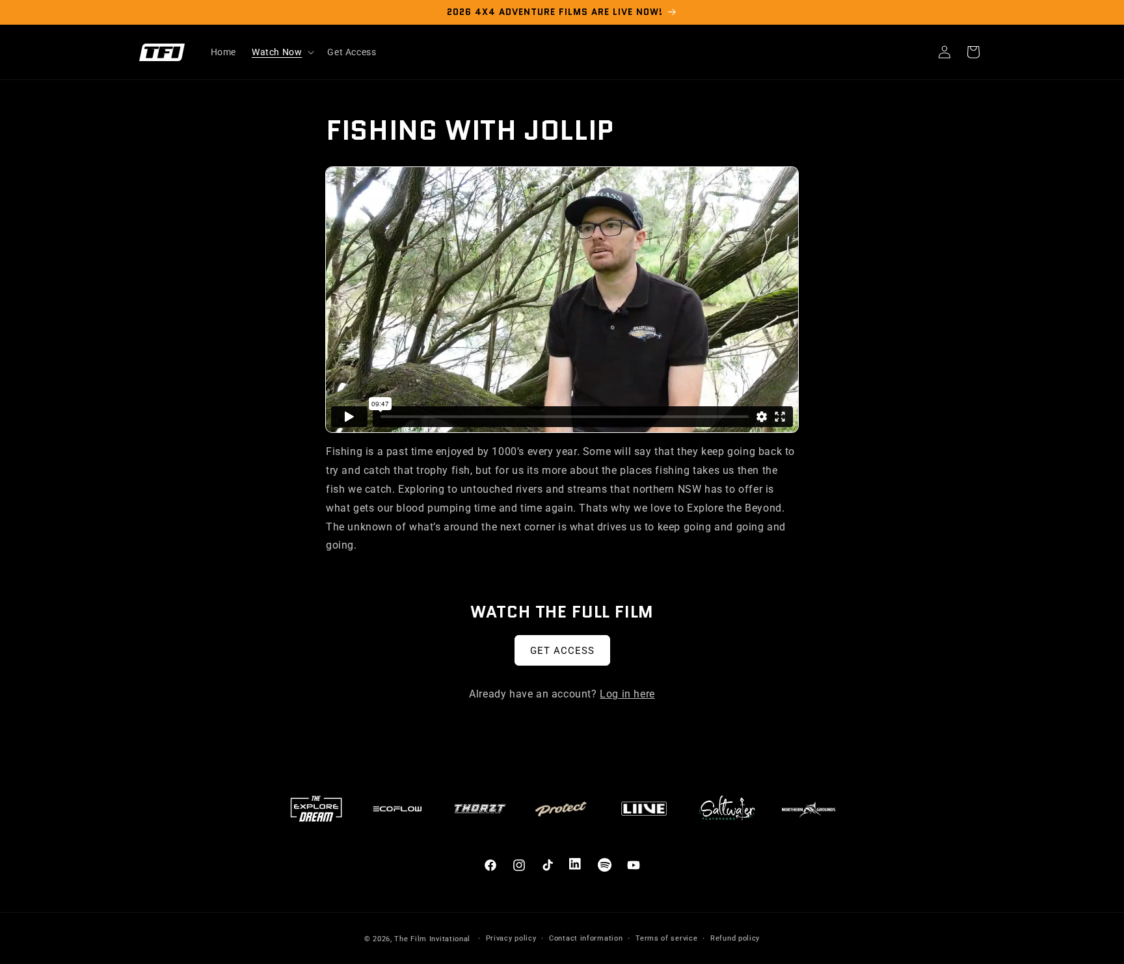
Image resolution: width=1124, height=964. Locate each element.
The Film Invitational (432, 939)
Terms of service (666, 938)
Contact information (585, 938)
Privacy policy (511, 938)
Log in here (627, 694)
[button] (281, 52)
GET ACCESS (562, 651)
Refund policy (735, 938)
